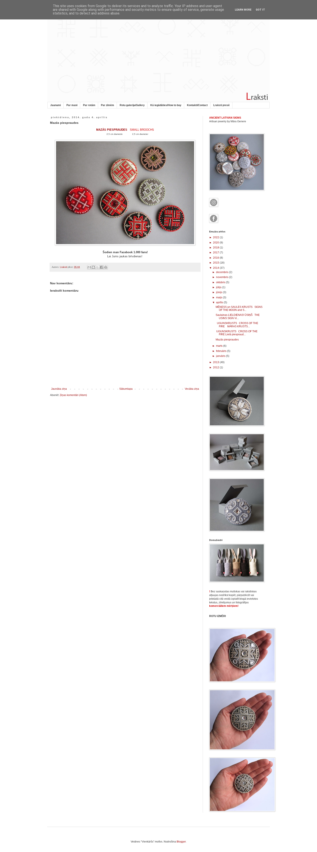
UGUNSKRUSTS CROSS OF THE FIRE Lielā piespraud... (236, 333)
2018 (216, 247)
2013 (216, 362)
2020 (216, 242)
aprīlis (220, 302)
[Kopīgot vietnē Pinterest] (106, 267)
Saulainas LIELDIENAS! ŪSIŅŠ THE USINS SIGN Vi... (238, 316)
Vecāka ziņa (192, 388)
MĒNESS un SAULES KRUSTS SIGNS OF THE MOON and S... (239, 308)
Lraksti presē (221, 105)
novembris (222, 277)
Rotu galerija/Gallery (132, 105)
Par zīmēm (107, 105)
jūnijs (219, 292)
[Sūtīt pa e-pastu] (89, 267)
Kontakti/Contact (197, 105)
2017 (216, 252)
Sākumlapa (126, 388)
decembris (222, 272)
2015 (216, 262)
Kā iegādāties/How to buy (165, 105)
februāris (221, 351)
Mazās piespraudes (227, 339)
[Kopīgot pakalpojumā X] (97, 267)
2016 (216, 257)
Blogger (181, 841)
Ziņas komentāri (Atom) (73, 395)
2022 (216, 237)
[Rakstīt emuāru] (93, 267)
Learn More (243, 9)
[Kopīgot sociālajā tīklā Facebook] (101, 267)
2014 (216, 267)
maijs (219, 297)
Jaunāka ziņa (59, 388)
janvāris (221, 356)
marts (219, 345)
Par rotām (89, 105)
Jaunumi (55, 105)
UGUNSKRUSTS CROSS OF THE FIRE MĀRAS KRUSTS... (237, 325)
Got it (260, 9)
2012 (216, 367)
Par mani (71, 105)
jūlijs (219, 287)
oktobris (221, 282)
